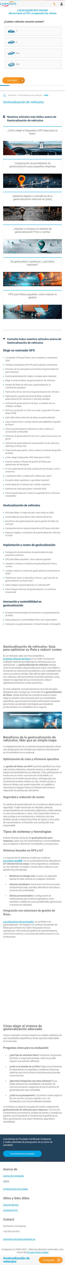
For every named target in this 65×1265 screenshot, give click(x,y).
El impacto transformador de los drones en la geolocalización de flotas (32, 614)
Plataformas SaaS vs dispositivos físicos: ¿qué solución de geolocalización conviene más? (31, 579)
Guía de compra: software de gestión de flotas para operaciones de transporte (28, 463)
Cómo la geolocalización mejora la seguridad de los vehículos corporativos (32, 494)
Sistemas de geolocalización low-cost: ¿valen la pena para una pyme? (33, 437)
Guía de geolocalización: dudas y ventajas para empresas (30, 376)
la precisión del (12, 860)
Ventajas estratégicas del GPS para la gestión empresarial (31, 365)
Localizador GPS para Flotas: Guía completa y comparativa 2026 (31, 359)
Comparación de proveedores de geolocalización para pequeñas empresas (29, 553)
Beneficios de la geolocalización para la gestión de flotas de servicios (31, 522)
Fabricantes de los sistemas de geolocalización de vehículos (32, 392)
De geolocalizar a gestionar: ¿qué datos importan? (27, 480)
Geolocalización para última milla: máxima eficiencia (28, 517)
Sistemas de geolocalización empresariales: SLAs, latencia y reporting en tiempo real (32, 444)
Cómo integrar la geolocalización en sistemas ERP (27, 585)
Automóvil (12, 95)
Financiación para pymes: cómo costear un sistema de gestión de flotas (33, 451)
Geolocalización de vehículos (30, 95)
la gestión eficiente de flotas (16, 659)
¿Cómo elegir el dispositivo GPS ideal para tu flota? (27, 457)
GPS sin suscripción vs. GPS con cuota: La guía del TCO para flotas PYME (32, 411)
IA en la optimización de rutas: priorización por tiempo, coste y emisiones (32, 470)
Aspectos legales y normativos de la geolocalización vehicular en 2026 (32, 534)
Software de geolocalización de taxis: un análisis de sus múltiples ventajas (30, 404)
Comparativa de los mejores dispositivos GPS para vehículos (32, 528)
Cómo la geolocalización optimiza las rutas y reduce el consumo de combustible (29, 430)
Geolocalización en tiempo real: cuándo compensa (27, 484)
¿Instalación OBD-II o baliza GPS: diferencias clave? (28, 476)
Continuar (12, 80)
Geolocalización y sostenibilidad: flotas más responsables (31, 620)
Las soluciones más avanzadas (18, 921)
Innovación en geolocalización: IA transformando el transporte (32, 624)
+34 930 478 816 (11, 1231)
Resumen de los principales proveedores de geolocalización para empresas (32, 370)
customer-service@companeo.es (19, 1239)
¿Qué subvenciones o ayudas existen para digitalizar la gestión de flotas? (33, 423)
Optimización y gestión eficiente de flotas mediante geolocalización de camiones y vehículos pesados (28, 397)
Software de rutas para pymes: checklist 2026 (25, 489)
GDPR (6, 1181)
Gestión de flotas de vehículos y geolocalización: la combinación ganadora (27, 386)
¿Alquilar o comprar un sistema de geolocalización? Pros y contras (31, 565)
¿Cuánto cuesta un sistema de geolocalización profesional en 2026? (32, 572)
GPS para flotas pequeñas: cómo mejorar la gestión (28, 559)
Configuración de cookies (15, 1189)
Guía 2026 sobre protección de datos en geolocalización (30, 417)
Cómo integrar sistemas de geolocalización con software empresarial (30, 590)
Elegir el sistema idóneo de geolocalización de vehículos (30, 380)
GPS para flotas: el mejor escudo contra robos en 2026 (29, 512)
